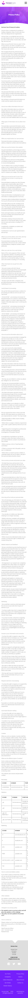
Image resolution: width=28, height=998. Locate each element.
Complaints (8, 977)
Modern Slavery (8, 985)
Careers (20, 977)
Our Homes (8, 982)
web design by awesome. (20, 992)
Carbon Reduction (7, 979)
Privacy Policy (20, 974)
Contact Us (20, 982)
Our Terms (7, 974)
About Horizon (20, 979)
